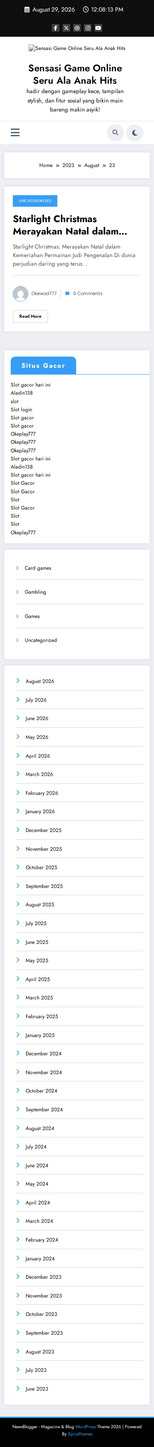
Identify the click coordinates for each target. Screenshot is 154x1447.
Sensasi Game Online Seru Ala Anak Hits (75, 74)
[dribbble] (77, 28)
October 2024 (41, 1091)
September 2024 (44, 1109)
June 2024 (37, 1165)
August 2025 (40, 904)
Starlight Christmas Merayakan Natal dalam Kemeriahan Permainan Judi (74, 225)
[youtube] (98, 28)
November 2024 (44, 1072)
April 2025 (38, 979)
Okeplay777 (23, 434)
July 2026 (36, 700)
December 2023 (44, 1277)
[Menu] (15, 132)
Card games (38, 568)
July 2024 (36, 1147)
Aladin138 (22, 393)
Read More (30, 316)
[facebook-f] (55, 28)
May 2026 (37, 737)
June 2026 (37, 718)
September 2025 (44, 886)
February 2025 (42, 1016)
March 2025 (39, 998)
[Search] (115, 132)
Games (32, 616)
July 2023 (36, 1370)
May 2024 (37, 1184)
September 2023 (44, 1333)
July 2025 (36, 923)
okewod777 (44, 293)
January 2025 (40, 1035)
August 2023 (40, 1352)
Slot (15, 500)
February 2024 (42, 1240)
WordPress (85, 1427)
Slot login (21, 409)
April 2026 (38, 756)
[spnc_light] (134, 132)
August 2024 (40, 1128)
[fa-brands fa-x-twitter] (66, 28)
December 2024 (44, 1053)
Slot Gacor (23, 483)
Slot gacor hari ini (30, 385)
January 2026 (40, 811)
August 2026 (40, 681)
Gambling (35, 592)
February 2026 (42, 793)
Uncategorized (35, 200)
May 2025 (37, 960)
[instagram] (88, 28)
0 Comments (88, 293)
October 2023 (41, 1314)
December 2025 (44, 830)
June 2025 (37, 942)
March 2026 (39, 774)
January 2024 (40, 1258)
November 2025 (44, 849)
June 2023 (37, 1389)
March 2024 (39, 1221)
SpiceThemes (80, 1434)
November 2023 (44, 1296)
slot (14, 401)
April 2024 (38, 1203)
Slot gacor (22, 418)
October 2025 (41, 867)
